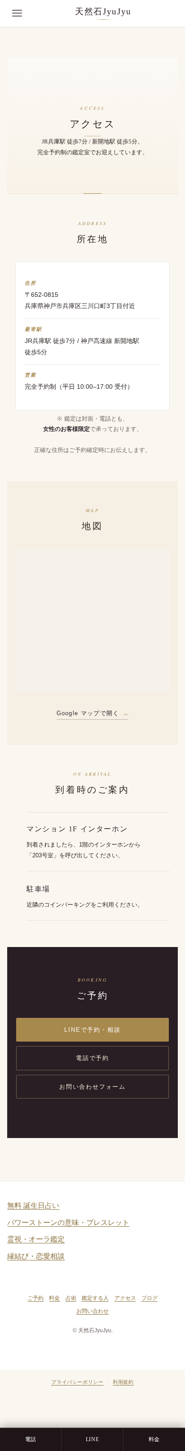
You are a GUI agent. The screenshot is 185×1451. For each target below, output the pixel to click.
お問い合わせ (92, 1311)
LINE (92, 1439)
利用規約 (123, 1382)
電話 (30, 1439)
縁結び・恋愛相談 (36, 1256)
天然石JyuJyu (103, 11)
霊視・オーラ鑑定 (36, 1239)
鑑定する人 (95, 1298)
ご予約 (35, 1298)
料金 (54, 1298)
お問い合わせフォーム (92, 1086)
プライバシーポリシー (77, 1382)
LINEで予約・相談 (92, 1029)
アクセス (125, 1298)
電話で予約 (92, 1058)
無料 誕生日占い (33, 1205)
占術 (71, 1298)
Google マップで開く (88, 713)
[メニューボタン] (17, 13)
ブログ (149, 1298)
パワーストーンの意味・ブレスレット (68, 1222)
